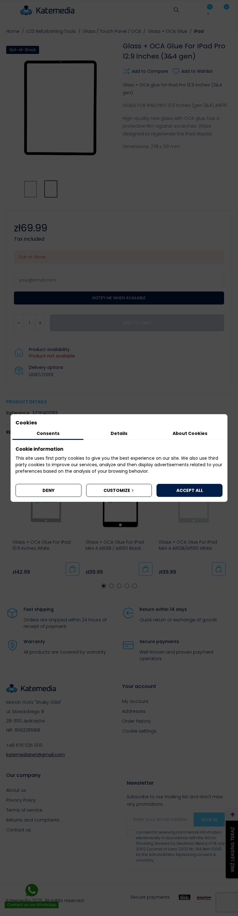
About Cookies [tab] (190, 433)
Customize (117, 490)
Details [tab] (119, 433)
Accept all (189, 490)
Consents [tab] (48, 433)
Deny (48, 490)
